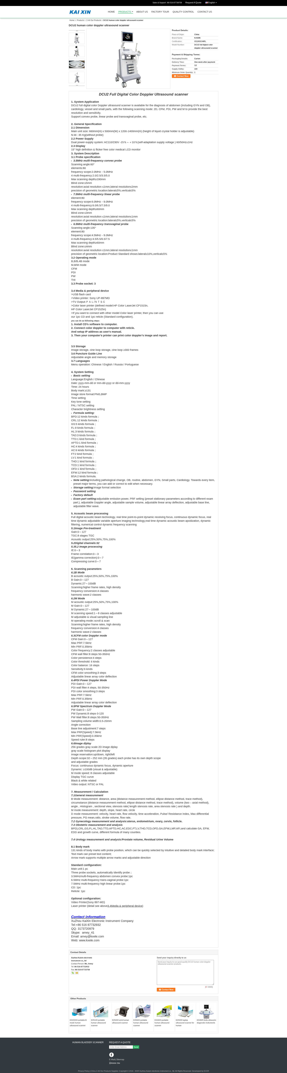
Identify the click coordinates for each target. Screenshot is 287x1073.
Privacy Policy (83, 1071)
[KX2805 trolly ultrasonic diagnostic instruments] (206, 1011)
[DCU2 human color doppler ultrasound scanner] (128, 59)
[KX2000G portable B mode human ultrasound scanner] (79, 1011)
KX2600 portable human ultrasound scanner (162, 1023)
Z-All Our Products (93, 20)
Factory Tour (160, 12)
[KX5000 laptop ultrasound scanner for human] (185, 1011)
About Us (142, 12)
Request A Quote (193, 2)
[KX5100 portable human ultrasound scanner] (100, 1011)
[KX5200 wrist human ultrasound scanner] (121, 1011)
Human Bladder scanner (88, 1042)
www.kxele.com (89, 940)
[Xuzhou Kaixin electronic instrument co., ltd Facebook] (111, 1055)
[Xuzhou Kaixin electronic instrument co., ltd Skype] (72, 972)
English (211, 2)
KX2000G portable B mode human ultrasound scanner (78, 1023)
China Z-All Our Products (101, 1071)
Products (124, 12)
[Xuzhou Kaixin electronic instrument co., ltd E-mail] (76, 972)
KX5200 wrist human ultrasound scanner (120, 1021)
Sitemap (120, 1059)
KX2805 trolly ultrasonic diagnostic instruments (206, 1021)
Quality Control (183, 12)
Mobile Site (115, 1063)
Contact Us (204, 12)
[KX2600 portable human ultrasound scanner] (164, 1011)
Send (136, 1047)
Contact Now (182, 76)
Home (111, 12)
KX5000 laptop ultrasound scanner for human (185, 1023)
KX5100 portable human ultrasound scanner (98, 1023)
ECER (206, 1071)
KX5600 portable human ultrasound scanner (140, 1023)
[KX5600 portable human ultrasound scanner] (143, 1011)
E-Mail (112, 1059)
